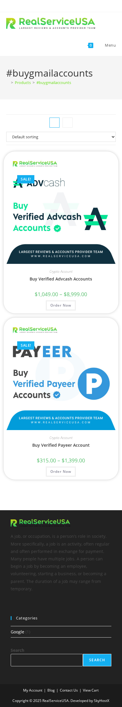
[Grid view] (54, 123)
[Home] (7, 82)
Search (17, 650)
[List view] (67, 123)
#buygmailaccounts (53, 82)
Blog (51, 690)
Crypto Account (61, 271)
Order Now (60, 305)
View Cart (91, 690)
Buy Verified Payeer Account (61, 445)
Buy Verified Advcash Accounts (61, 279)
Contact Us (69, 690)
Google (17, 632)
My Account (32, 690)
